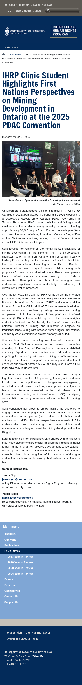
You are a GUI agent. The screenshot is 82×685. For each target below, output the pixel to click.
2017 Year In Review (20, 557)
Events (8, 579)
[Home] (41, 38)
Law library (23, 10)
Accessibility (15, 633)
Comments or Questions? (22, 638)
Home (5, 54)
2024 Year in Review (20, 574)
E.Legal (36, 10)
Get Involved (12, 591)
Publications (12, 545)
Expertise (10, 585)
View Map (39, 656)
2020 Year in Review (20, 568)
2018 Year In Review (20, 562)
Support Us (11, 602)
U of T (11, 10)
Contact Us (11, 596)
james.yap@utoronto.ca (17, 479)
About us (10, 534)
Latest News (14, 54)
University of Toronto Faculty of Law (28, 5)
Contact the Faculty (39, 633)
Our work (10, 539)
